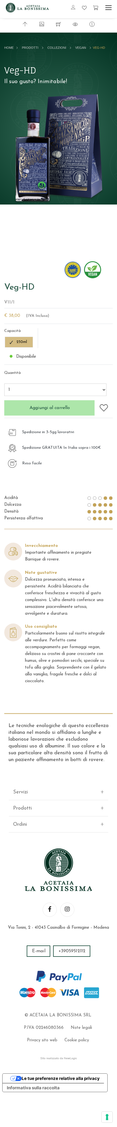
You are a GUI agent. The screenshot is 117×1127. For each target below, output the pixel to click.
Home (9, 47)
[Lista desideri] (84, 7)
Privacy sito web (42, 1040)
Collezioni (56, 47)
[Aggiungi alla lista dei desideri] (104, 407)
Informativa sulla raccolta (33, 1087)
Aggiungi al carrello (50, 408)
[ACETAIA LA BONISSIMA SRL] (27, 7)
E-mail (38, 951)
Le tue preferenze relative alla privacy (61, 1078)
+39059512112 (71, 951)
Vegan (80, 47)
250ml (21, 342)
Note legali (81, 1028)
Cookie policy (76, 1040)
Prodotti (30, 47)
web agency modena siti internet (58, 1058)
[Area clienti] (73, 8)
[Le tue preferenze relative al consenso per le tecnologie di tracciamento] (107, 1117)
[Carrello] (96, 7)
